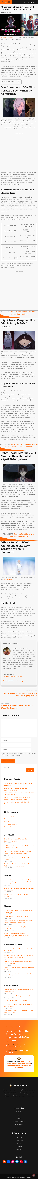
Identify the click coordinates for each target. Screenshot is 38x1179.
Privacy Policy (19, 1140)
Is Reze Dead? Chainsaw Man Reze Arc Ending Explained (20, 694)
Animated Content (10, 824)
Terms (19, 1143)
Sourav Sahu (12, 1045)
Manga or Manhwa (13, 1065)
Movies (19, 1115)
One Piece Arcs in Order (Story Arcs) (16, 916)
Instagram (13, 676)
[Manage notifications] (33, 1175)
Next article (5, 703)
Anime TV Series (9, 816)
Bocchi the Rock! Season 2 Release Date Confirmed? (17, 706)
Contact (19, 1149)
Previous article (31, 691)
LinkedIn (6, 676)
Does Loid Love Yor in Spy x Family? (16, 1000)
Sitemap (19, 1146)
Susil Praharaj (12, 1050)
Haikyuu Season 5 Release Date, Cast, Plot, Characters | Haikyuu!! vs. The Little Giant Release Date (18, 882)
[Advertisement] (19, 153)
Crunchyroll (7, 579)
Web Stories (19, 1067)
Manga (6, 821)
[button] (28, 2)
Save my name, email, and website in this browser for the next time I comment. (19, 754)
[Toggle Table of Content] (18, 81)
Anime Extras (8, 827)
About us (19, 1137)
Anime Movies (8, 819)
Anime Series (25, 1061)
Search (6, 767)
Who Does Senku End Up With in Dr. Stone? (18, 996)
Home (3, 37)
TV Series (10, 37)
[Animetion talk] (6, 2)
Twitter (20, 676)
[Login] (24, 2)
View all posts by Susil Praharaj (13, 681)
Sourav (29, 1177)
